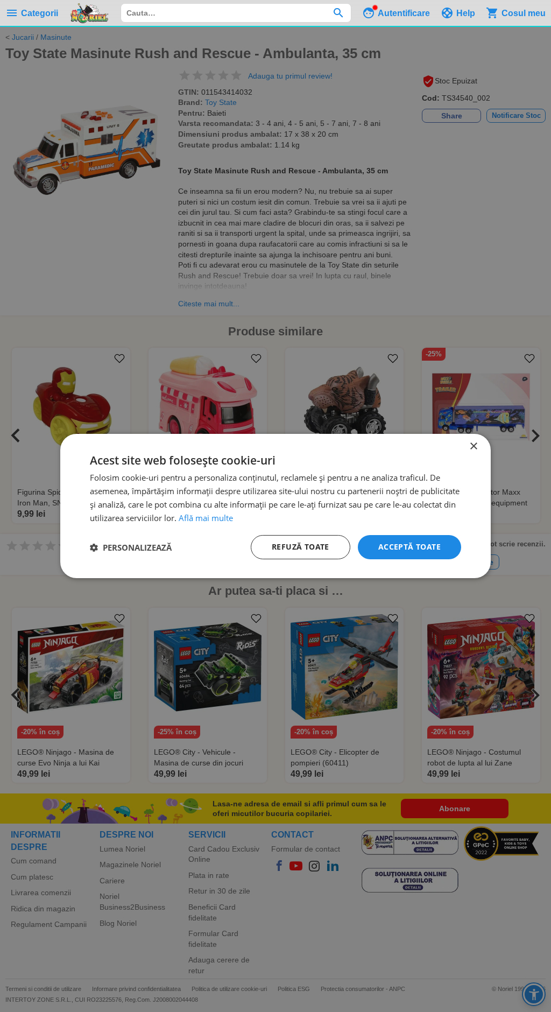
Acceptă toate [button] (409, 547)
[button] (131, 547)
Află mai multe (206, 517)
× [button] (473, 446)
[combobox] (236, 13)
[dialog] (275, 506)
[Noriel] (89, 13)
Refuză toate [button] (300, 547)
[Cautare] (338, 13)
